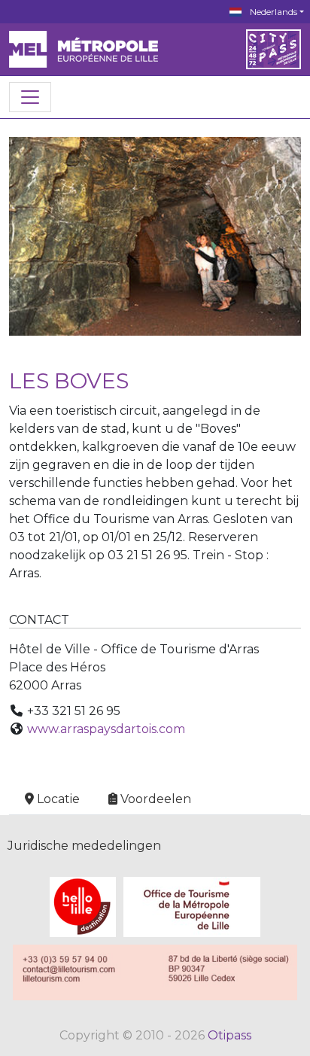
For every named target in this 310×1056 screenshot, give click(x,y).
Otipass (229, 1035)
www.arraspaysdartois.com (106, 729)
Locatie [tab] (58, 799)
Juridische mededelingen (84, 845)
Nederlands (272, 11)
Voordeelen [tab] (155, 799)
